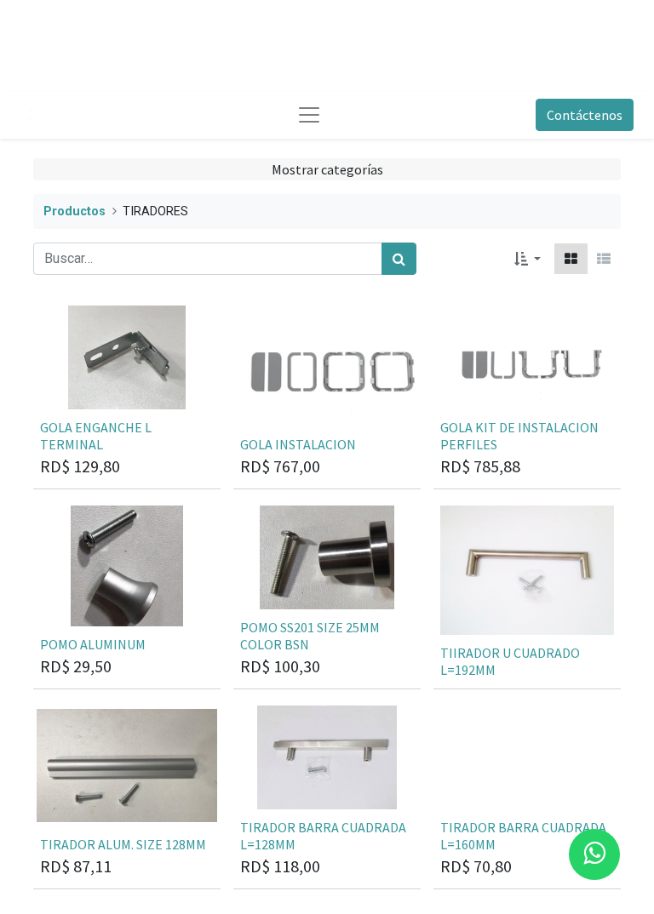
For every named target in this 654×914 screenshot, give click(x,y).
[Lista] (604, 258)
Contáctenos (584, 114)
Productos (74, 211)
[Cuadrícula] (571, 258)
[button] (527, 258)
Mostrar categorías (327, 169)
